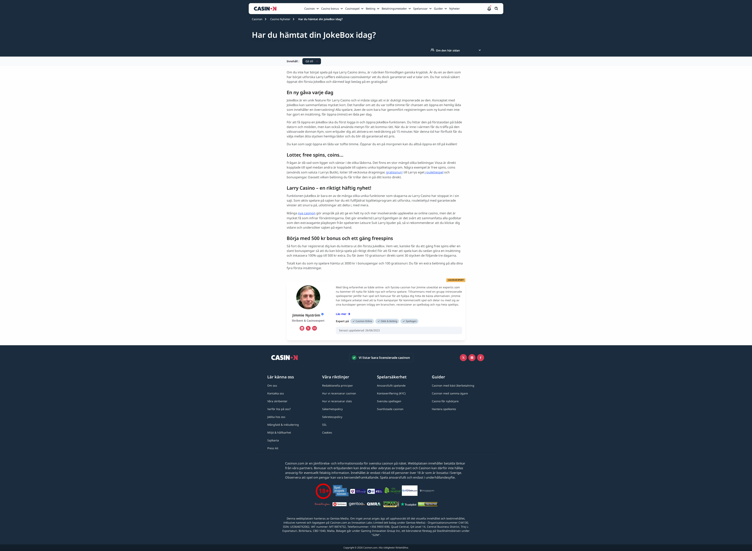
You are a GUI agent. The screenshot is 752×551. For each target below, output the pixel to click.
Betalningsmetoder (394, 8)
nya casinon (306, 213)
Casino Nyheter (280, 19)
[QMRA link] (374, 504)
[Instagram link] (471, 357)
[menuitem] (312, 8)
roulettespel (434, 172)
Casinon (309, 8)
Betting (370, 8)
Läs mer (341, 314)
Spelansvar (420, 8)
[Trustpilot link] (408, 505)
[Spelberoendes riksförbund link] (427, 491)
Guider (438, 8)
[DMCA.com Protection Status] (427, 505)
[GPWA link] (391, 504)
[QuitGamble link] (410, 491)
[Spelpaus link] (339, 504)
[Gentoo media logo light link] (357, 504)
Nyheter (454, 8)
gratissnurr (394, 172)
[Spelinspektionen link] (341, 491)
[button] (489, 8)
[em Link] (314, 328)
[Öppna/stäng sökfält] (496, 8)
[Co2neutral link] (392, 491)
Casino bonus (330, 8)
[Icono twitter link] (463, 357)
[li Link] (302, 328)
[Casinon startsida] (266, 8)
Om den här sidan (448, 50)
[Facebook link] (480, 357)
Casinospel (352, 8)
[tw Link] (308, 328)
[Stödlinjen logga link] (322, 504)
